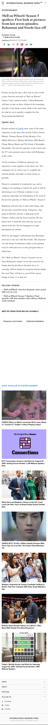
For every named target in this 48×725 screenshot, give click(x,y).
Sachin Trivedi (9, 35)
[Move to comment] (31, 44)
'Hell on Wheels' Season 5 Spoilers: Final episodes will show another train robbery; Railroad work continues (24, 298)
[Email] (26, 44)
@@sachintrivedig (12, 37)
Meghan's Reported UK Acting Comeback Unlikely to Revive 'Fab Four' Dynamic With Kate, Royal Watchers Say (24, 587)
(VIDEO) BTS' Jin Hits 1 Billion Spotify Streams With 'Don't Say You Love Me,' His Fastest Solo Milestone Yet (23, 545)
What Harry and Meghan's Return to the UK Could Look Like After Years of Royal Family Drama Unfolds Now (23, 504)
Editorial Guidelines (35, 321)
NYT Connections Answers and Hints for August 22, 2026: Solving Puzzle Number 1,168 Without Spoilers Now (23, 463)
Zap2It (20, 128)
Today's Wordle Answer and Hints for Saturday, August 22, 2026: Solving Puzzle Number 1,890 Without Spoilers (21, 666)
